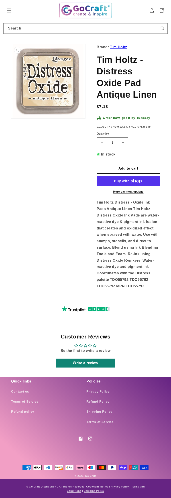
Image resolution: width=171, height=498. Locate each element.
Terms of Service (25, 401)
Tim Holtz (118, 47)
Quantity (103, 133)
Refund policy (22, 411)
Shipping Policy (99, 411)
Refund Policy (98, 401)
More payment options (128, 191)
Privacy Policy (98, 391)
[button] (9, 10)
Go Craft (90, 476)
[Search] (162, 28)
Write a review (85, 363)
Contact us (20, 391)
